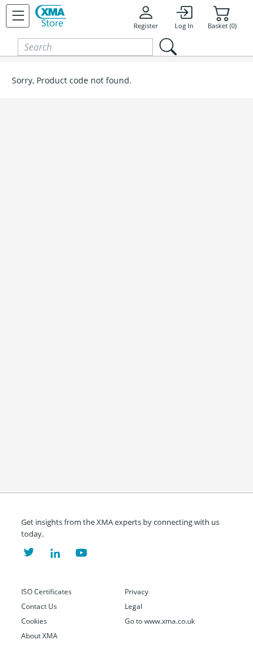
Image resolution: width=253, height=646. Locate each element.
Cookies (34, 621)
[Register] (17, 16)
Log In (184, 26)
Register (146, 26)
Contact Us (39, 606)
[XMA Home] (50, 16)
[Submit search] (167, 47)
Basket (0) (222, 26)
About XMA (39, 636)
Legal (133, 606)
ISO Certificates (46, 592)
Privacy (136, 592)
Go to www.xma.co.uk (160, 621)
